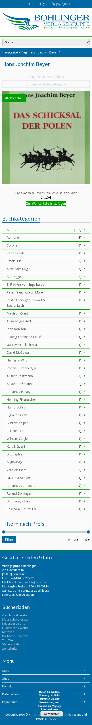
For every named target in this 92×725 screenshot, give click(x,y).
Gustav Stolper (17, 423)
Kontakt (7, 686)
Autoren (12, 229)
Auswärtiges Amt (19, 321)
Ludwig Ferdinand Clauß (24, 337)
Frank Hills (14, 261)
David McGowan (19, 352)
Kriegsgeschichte (13, 623)
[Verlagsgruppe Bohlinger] (46, 21)
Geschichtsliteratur (15, 615)
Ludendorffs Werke (15, 628)
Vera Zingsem (17, 470)
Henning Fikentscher (21, 399)
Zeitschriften (10, 648)
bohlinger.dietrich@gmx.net (27, 582)
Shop (5, 678)
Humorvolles (16, 407)
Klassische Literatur (15, 619)
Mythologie (15, 462)
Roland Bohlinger (19, 493)
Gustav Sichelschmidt (22, 344)
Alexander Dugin (18, 269)
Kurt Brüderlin (17, 446)
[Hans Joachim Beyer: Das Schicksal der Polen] (46, 137)
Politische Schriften (15, 636)
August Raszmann (20, 376)
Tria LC (51, 719)
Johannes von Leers (21, 485)
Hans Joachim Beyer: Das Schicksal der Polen (46, 193)
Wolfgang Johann (19, 501)
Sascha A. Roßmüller (21, 509)
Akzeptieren (51, 714)
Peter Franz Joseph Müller (25, 292)
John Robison (16, 329)
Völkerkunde (11, 644)
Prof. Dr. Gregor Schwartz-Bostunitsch (26, 303)
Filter (9, 539)
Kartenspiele (16, 253)
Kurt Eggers (15, 276)
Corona (12, 245)
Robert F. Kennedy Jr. (22, 368)
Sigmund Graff (17, 415)
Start (5, 671)
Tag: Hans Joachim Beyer (39, 52)
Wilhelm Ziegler (18, 438)
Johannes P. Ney (18, 391)
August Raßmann (19, 384)
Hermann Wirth (18, 360)
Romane (13, 237)
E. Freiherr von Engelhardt (25, 284)
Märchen (8, 632)
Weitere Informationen (51, 707)
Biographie (14, 454)
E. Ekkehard (15, 431)
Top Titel (8, 640)
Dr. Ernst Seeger (18, 478)
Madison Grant (17, 313)
